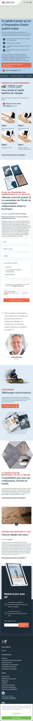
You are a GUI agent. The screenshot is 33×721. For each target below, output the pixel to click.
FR (30, 2)
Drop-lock (4, 658)
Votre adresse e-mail (10, 621)
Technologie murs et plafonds (10, 664)
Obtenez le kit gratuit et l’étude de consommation (13, 65)
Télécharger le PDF (9, 406)
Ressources (5, 680)
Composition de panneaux (9, 666)
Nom (5, 241)
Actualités (4, 683)
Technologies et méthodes (9, 669)
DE (27, 2)
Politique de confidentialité (9, 689)
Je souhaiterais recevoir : (11, 263)
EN (24, 2)
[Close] (30, 706)
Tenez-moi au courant (23, 625)
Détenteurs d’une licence (9, 678)
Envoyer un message (16, 300)
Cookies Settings (16, 713)
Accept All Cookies (16, 718)
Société (6, 256)
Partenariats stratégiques (9, 687)
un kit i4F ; (8, 267)
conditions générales (17, 285)
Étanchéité (29, 75)
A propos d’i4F (6, 676)
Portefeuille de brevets (8, 685)
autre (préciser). (9, 274)
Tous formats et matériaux (17, 75)
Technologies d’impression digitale (11, 660)
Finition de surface (7, 662)
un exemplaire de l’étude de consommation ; (13, 270)
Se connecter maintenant (9, 698)
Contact (4, 650)
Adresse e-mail (8, 249)
